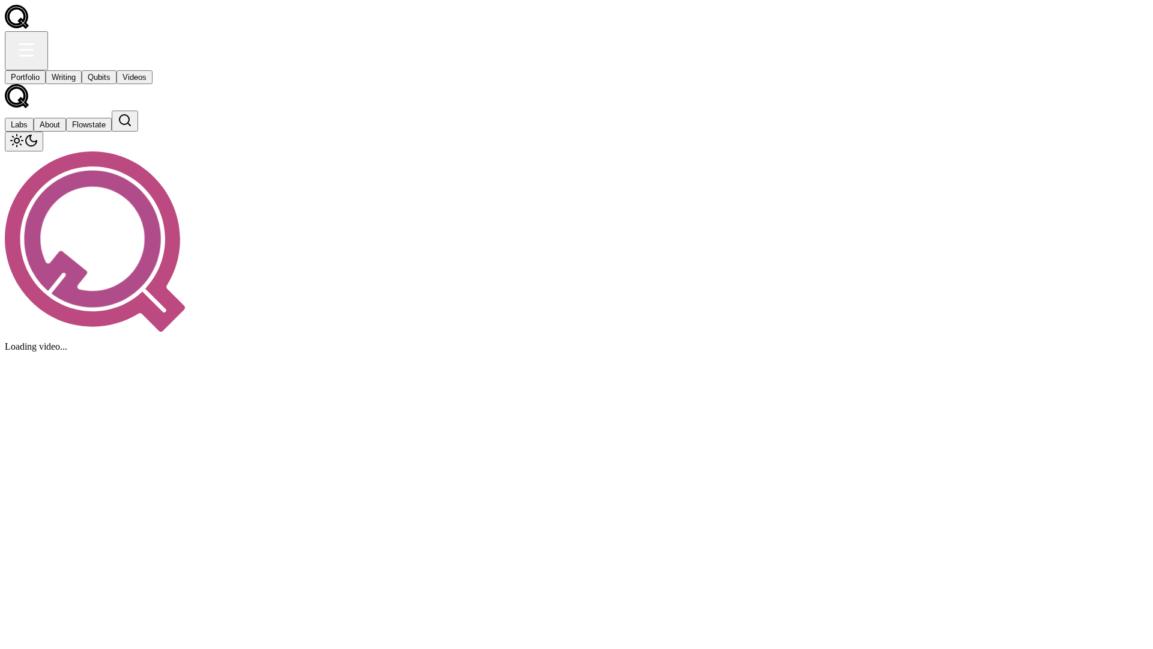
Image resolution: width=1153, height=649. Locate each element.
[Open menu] (26, 50)
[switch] (24, 141)
